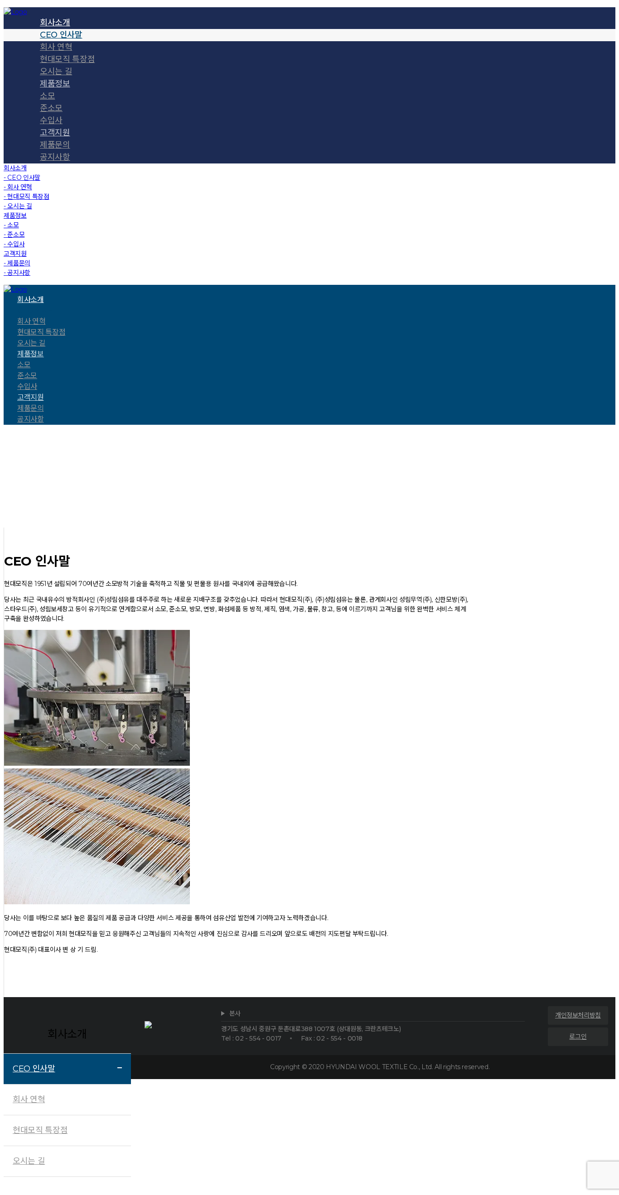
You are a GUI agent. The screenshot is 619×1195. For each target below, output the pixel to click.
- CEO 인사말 (22, 177)
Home (276, 498)
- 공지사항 (17, 273)
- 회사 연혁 (18, 187)
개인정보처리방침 (578, 1015)
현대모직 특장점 (40, 1130)
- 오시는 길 (18, 206)
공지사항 (55, 157)
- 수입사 (14, 244)
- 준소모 (14, 234)
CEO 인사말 (34, 1069)
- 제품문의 (17, 263)
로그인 (577, 1036)
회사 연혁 (29, 1099)
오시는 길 (29, 1161)
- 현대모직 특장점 (26, 196)
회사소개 (302, 498)
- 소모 (11, 225)
